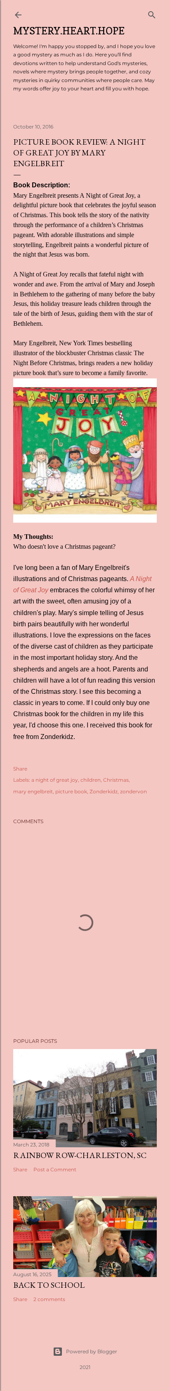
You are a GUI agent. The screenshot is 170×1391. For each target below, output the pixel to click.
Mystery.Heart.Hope (69, 31)
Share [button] (20, 769)
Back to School (49, 1285)
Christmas (116, 780)
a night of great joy (54, 780)
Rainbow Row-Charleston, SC (79, 1155)
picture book (71, 791)
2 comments (49, 1299)
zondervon (133, 791)
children (90, 780)
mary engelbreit (33, 791)
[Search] (152, 13)
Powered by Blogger (91, 1351)
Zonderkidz (104, 791)
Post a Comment (54, 1169)
